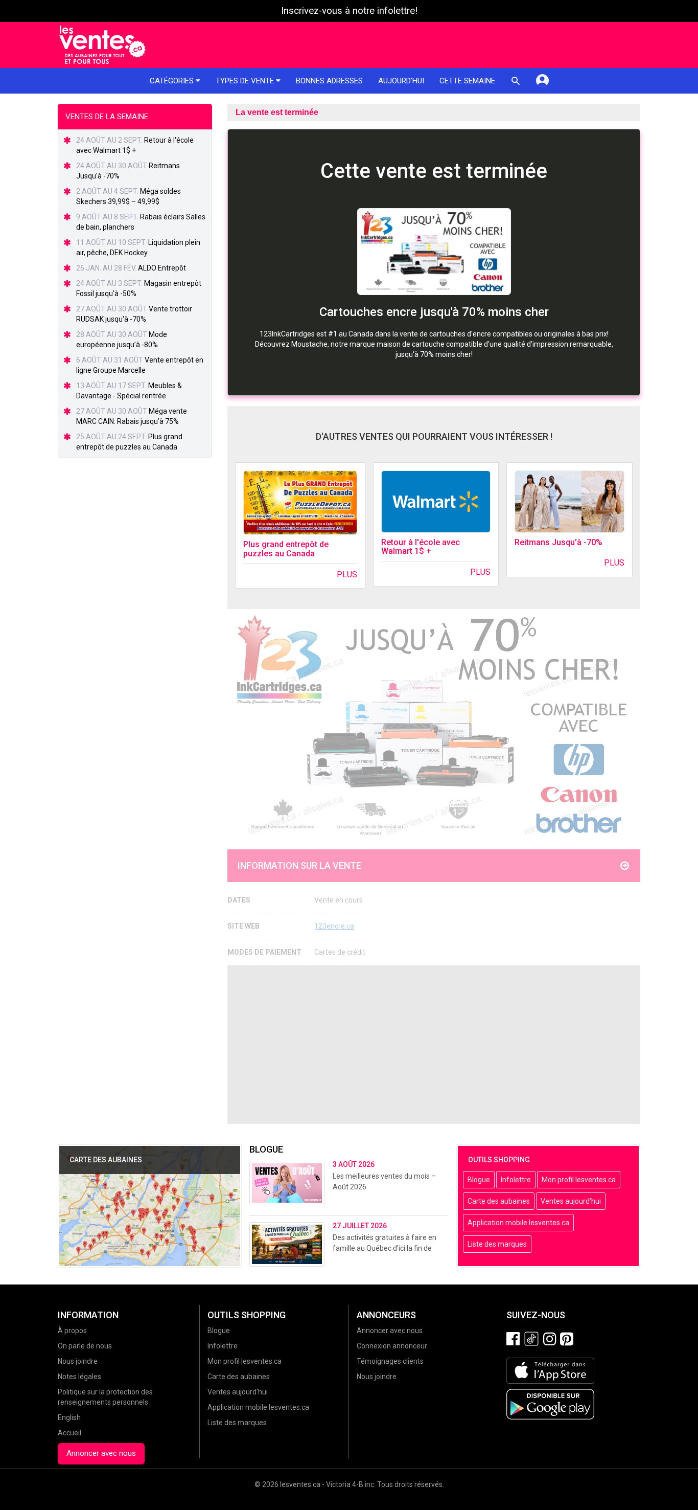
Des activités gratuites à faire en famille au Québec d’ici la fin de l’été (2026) (384, 1248)
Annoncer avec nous (101, 1453)
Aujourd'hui (401, 80)
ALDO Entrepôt (162, 268)
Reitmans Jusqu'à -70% (558, 542)
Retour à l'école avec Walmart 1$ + (420, 546)
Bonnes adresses (329, 80)
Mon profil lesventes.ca (579, 1180)
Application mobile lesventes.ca (518, 1223)
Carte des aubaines (499, 1201)
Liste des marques (497, 1244)
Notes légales (79, 1376)
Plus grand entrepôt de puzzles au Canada (286, 548)
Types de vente (246, 80)
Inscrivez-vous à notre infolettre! (349, 10)
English (69, 1417)
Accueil (69, 1433)
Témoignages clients (390, 1361)
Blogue (479, 1180)
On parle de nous (85, 1346)
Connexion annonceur (392, 1346)
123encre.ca (334, 926)
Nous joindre (78, 1361)
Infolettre (516, 1180)
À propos (72, 1330)
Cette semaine (467, 80)
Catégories (173, 80)
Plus (347, 574)
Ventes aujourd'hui (571, 1201)
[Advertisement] (434, 1044)
